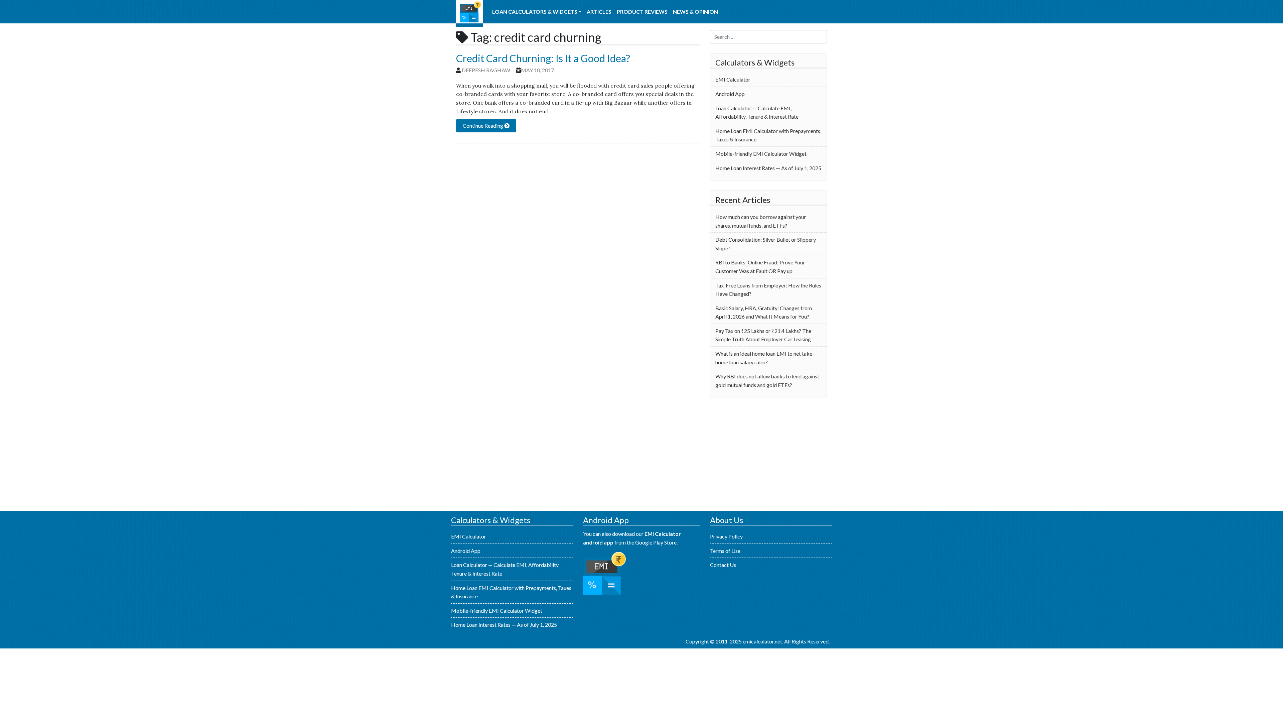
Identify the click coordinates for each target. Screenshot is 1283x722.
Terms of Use (725, 551)
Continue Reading (483, 125)
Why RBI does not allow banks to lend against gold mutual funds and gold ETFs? (767, 380)
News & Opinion (695, 11)
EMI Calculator (469, 13)
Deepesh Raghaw (486, 70)
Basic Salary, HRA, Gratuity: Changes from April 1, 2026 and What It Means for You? (763, 312)
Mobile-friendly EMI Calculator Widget (761, 153)
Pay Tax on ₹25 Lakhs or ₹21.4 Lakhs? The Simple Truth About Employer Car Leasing (763, 335)
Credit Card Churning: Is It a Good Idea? (543, 58)
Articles (599, 11)
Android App (730, 94)
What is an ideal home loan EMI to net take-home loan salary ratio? (764, 357)
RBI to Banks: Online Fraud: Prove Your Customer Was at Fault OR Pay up (760, 266)
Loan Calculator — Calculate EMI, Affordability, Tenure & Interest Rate (757, 112)
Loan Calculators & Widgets (534, 11)
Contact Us (723, 565)
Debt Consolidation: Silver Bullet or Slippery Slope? (765, 243)
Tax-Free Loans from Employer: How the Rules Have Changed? (768, 289)
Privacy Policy (726, 536)
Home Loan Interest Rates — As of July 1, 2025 (768, 168)
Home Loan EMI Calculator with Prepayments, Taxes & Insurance (768, 135)
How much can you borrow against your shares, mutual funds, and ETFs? (760, 221)
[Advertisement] (768, 454)
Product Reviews (642, 11)
